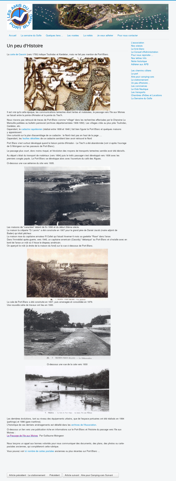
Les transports (138, 92)
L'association (137, 42)
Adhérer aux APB (139, 64)
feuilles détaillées (31, 138)
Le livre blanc (137, 48)
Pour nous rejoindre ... (142, 55)
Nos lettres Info (138, 58)
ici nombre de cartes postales (39, 451)
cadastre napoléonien (31, 129)
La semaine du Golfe (31, 35)
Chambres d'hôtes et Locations (146, 95)
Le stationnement (139, 79)
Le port (134, 73)
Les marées (73, 35)
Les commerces (139, 86)
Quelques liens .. (54, 35)
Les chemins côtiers (141, 70)
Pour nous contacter (128, 35)
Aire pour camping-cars (142, 76)
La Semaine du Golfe (141, 98)
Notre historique (139, 61)
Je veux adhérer (105, 35)
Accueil (12, 35)
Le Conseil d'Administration (144, 51)
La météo (88, 35)
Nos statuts (137, 45)
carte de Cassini (18, 54)
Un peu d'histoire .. (140, 82)
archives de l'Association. (84, 424)
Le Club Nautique (139, 89)
